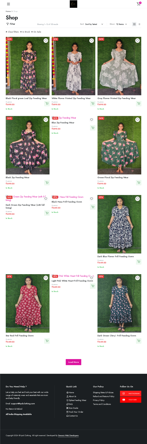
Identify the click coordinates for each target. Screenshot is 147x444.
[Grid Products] (134, 24)
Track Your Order (76, 411)
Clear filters (13, 31)
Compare (47, 51)
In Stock (26, 31)
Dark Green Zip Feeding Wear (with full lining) (25, 206)
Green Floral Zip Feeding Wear (112, 177)
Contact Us (73, 415)
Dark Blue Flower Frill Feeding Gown (115, 256)
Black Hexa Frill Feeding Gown (67, 201)
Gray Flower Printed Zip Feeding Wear (116, 98)
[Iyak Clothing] (73, 4)
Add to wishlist (45, 40)
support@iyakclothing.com (23, 403)
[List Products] (139, 24)
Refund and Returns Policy (103, 396)
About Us (72, 396)
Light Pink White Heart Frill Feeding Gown (72, 280)
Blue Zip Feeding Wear (63, 122)
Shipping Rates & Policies (103, 392)
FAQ (71, 404)
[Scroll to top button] (142, 431)
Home (8, 11)
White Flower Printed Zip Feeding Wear (71, 98)
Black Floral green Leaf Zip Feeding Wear (26, 98)
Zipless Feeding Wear (77, 400)
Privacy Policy (98, 400)
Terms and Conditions (102, 404)
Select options (47, 103)
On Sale (37, 31)
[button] (138, 4)
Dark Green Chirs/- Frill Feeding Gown (116, 335)
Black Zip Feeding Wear (17, 177)
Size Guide (73, 408)
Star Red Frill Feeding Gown (20, 335)
